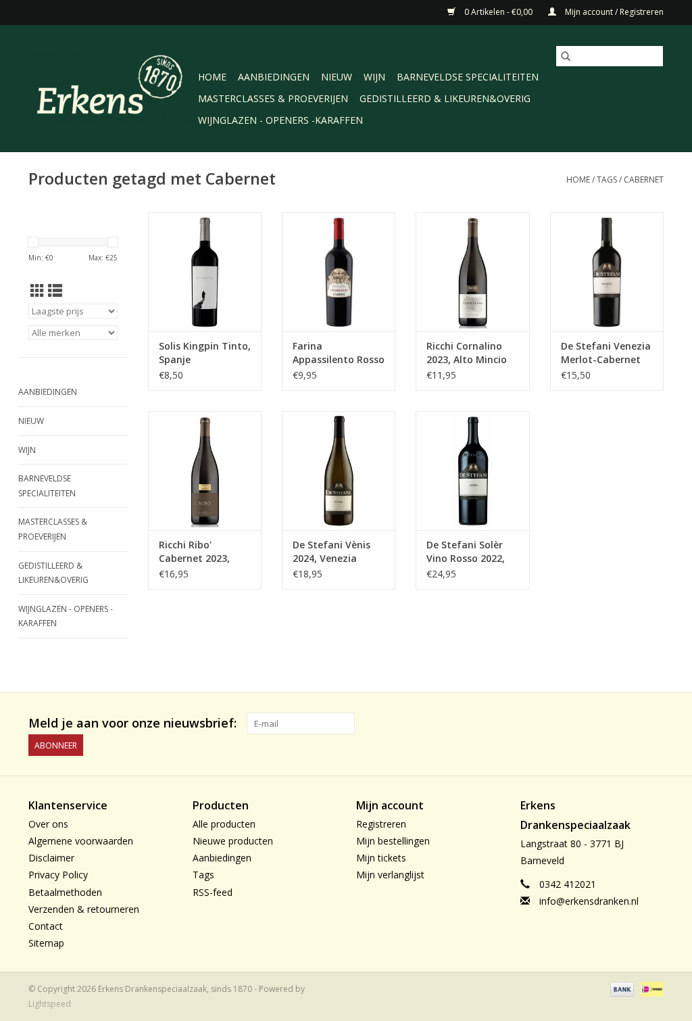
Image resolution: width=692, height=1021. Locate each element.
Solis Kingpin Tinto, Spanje (205, 352)
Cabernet (644, 179)
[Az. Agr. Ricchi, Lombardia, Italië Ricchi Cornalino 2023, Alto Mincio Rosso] (472, 270)
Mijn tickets (381, 857)
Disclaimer (51, 857)
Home (212, 76)
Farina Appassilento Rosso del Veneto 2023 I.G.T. (339, 352)
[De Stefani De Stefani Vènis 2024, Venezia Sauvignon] (338, 469)
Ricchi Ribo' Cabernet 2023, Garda (194, 551)
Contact (45, 926)
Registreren (381, 823)
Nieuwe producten (233, 840)
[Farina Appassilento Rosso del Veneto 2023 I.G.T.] (338, 270)
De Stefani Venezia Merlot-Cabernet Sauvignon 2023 (606, 352)
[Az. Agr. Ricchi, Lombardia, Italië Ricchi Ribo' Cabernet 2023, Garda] (205, 469)
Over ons (48, 823)
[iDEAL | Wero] (650, 988)
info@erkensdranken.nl (589, 901)
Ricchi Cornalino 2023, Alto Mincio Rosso (466, 352)
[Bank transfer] (621, 988)
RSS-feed (212, 892)
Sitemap (46, 942)
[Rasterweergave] (37, 290)
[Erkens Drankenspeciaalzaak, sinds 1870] (111, 86)
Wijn (374, 76)
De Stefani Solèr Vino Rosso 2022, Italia (465, 551)
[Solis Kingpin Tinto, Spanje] (205, 270)
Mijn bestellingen (393, 840)
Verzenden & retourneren (83, 909)
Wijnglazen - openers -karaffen (280, 120)
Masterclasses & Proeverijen (273, 98)
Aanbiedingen (274, 76)
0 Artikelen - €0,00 (498, 12)
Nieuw (336, 76)
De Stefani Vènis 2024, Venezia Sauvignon (331, 551)
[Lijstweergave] (55, 290)
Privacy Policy (58, 874)
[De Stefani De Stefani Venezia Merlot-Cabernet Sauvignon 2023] (607, 270)
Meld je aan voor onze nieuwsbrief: (132, 723)
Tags (607, 179)
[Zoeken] (565, 56)
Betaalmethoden (65, 892)
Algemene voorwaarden (80, 840)
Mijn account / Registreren (613, 12)
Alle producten (224, 823)
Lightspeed (49, 1004)
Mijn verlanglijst (390, 874)
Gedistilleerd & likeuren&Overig (445, 98)
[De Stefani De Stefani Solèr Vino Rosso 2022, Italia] (472, 469)
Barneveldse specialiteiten (468, 76)
